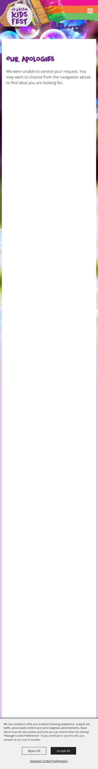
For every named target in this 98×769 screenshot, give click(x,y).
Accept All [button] (63, 751)
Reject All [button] (34, 751)
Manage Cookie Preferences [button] (49, 761)
